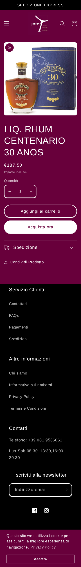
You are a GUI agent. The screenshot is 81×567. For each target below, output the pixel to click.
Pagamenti (18, 327)
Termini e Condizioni (27, 408)
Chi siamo (18, 373)
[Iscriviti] (66, 489)
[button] (7, 24)
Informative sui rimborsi (30, 385)
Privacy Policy (21, 397)
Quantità (11, 181)
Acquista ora (40, 227)
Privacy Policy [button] (43, 547)
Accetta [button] (40, 559)
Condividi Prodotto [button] (27, 262)
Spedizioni (18, 339)
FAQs (14, 315)
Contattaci (18, 304)
